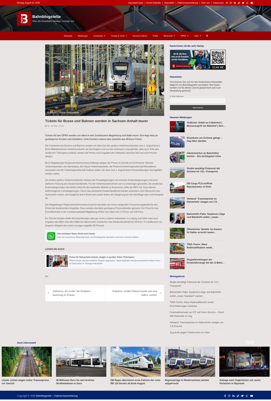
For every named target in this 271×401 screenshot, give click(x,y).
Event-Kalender (154, 3)
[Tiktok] (239, 3)
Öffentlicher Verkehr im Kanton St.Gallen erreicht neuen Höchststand (204, 232)
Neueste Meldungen (181, 117)
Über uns (205, 3)
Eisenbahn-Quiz (135, 3)
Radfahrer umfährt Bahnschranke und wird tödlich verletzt (134, 293)
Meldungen (83, 36)
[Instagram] (231, 3)
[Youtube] (251, 3)
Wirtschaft (168, 36)
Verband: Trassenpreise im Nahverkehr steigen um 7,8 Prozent (202, 201)
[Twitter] (243, 3)
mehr (196, 36)
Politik (155, 36)
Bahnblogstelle (46, 16)
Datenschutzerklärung (188, 3)
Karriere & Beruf (140, 36)
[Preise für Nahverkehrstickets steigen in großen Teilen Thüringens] (104, 261)
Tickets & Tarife (118, 36)
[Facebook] (227, 3)
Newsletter (169, 3)
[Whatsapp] (247, 3)
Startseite (68, 36)
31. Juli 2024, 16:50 (55, 126)
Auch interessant (26, 342)
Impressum (218, 3)
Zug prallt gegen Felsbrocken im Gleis (190, 332)
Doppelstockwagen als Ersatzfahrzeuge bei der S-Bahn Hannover (204, 262)
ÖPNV (183, 36)
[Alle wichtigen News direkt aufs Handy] (104, 236)
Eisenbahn (98, 36)
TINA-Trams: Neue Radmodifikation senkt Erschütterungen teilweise (201, 247)
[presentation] (248, 343)
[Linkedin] (235, 3)
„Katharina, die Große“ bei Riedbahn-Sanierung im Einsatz (71, 293)
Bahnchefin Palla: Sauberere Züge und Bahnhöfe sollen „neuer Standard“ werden (206, 217)
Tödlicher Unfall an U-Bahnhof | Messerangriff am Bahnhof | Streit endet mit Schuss (206, 125)
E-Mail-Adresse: (177, 96)
